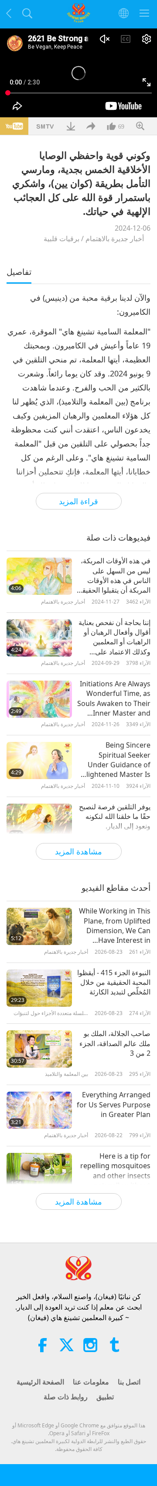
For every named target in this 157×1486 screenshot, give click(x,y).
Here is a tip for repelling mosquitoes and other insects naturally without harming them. (115, 1171)
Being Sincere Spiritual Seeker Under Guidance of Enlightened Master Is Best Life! (114, 760)
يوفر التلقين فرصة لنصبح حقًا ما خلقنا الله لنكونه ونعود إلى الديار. (114, 816)
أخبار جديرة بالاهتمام (114, 238)
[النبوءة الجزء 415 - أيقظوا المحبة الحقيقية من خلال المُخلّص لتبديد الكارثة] (39, 988)
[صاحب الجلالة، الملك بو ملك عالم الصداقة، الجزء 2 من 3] (39, 1049)
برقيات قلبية (61, 238)
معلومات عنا (91, 1382)
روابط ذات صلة (66, 1397)
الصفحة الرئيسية (40, 1382)
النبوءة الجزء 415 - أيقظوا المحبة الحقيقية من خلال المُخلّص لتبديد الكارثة (113, 982)
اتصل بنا (129, 1382)
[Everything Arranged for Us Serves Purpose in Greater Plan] (39, 1110)
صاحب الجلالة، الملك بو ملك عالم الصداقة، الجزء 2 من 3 (114, 1043)
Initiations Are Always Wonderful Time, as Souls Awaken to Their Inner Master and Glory (113, 698)
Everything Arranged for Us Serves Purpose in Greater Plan (113, 1104)
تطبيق (105, 1397)
